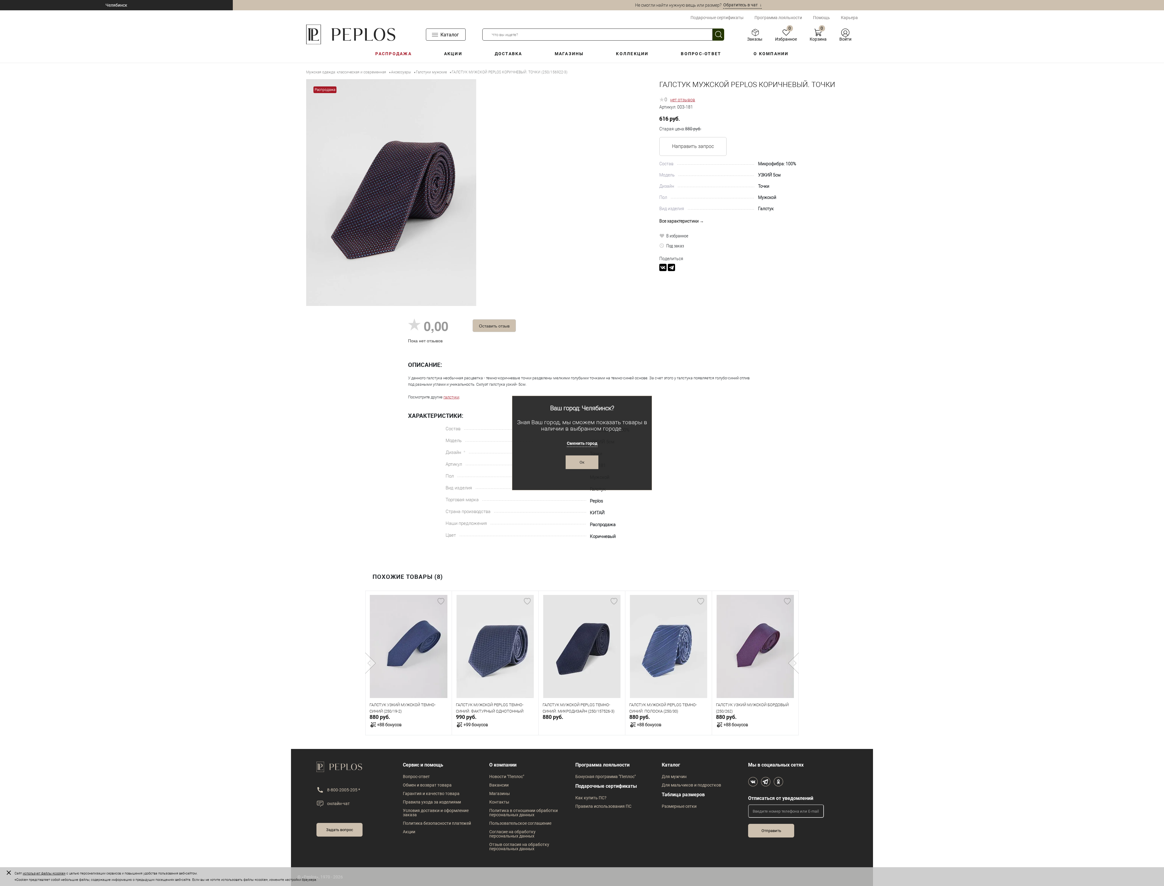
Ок (582, 462)
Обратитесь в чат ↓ (742, 4)
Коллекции (632, 53)
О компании (771, 53)
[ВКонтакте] (663, 267)
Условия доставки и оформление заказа (436, 812)
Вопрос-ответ (701, 53)
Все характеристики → (681, 221)
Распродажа (393, 53)
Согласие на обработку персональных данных (512, 833)
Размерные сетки (679, 806)
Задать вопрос (339, 829)
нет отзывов (682, 99)
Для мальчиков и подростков (691, 785)
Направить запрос (693, 146)
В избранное (677, 236)
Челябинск (116, 5)
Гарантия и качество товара (431, 793)
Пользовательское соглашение (520, 823)
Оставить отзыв (494, 326)
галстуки (451, 397)
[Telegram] (671, 267)
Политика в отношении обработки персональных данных (523, 812)
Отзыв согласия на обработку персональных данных (519, 846)
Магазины (569, 53)
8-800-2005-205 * (343, 789)
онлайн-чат (338, 803)
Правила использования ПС (603, 806)
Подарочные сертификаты (717, 17)
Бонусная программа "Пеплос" (605, 776)
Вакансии (499, 785)
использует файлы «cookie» (44, 873)
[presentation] (370, 663)
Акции (453, 53)
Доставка (508, 53)
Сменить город (582, 443)
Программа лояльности (778, 17)
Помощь (821, 17)
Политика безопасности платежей (437, 823)
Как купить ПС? (591, 797)
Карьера (849, 17)
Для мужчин (674, 776)
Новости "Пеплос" (506, 776)
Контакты (499, 802)
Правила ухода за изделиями (432, 802)
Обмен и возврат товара (427, 785)
